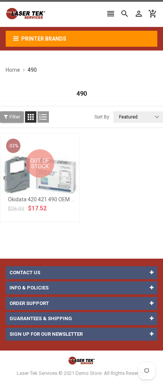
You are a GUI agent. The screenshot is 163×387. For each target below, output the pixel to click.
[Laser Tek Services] (81, 360)
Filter (14, 117)
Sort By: (102, 117)
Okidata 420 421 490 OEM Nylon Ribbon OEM (61, 199)
